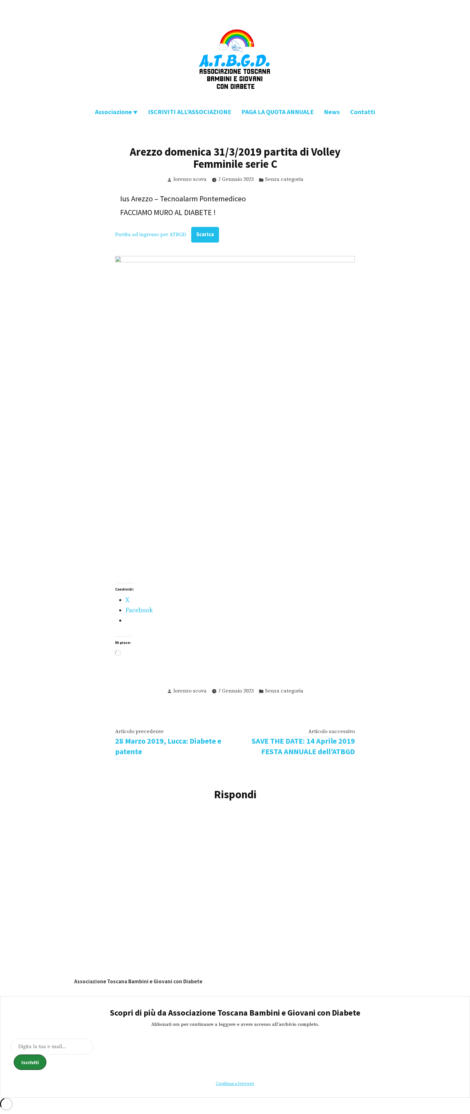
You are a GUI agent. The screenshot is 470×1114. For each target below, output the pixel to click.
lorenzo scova (190, 179)
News (332, 112)
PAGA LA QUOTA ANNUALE (277, 112)
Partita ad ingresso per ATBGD (150, 234)
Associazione (113, 112)
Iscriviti (30, 1062)
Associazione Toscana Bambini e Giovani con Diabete (138, 981)
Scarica (205, 234)
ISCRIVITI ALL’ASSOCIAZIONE (189, 112)
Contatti (362, 112)
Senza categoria (284, 179)
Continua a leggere (235, 1084)
